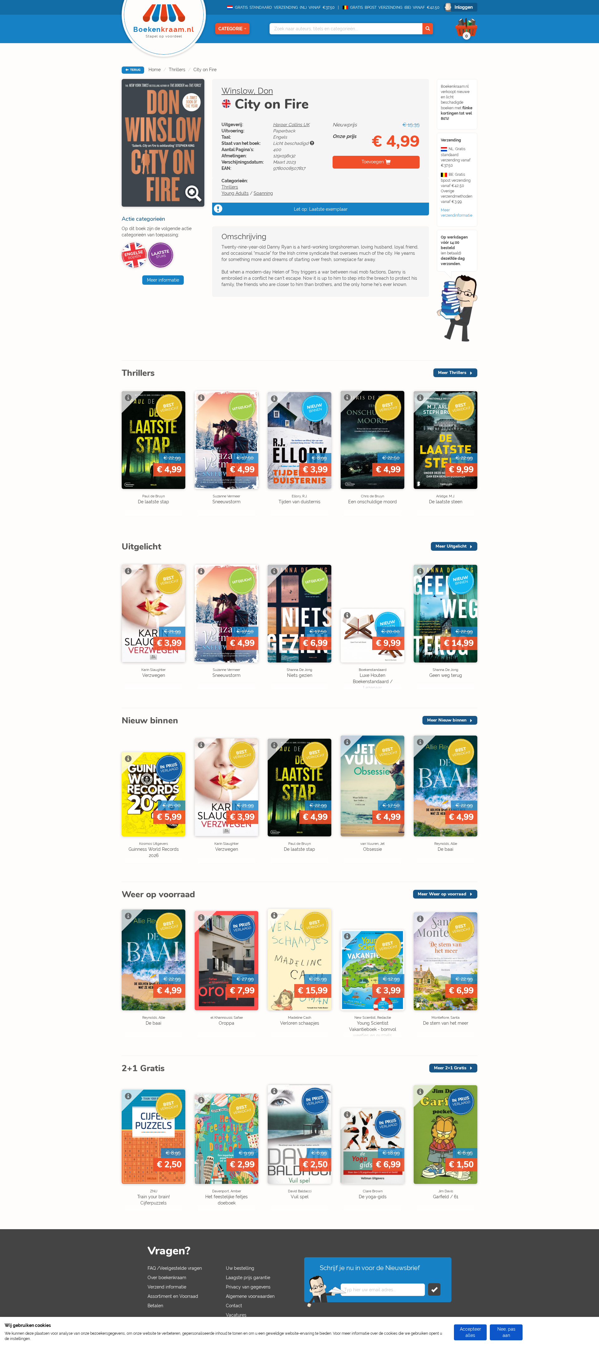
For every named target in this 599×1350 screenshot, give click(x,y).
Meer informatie (163, 280)
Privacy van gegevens (248, 1286)
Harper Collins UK (291, 124)
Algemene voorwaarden (250, 1296)
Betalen (155, 1305)
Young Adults (235, 193)
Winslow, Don (247, 91)
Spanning (263, 193)
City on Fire (205, 69)
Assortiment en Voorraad (173, 1296)
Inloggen (464, 7)
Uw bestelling (240, 1268)
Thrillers (177, 69)
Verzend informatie (167, 1286)
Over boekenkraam (167, 1277)
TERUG (134, 70)
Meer (452, 373)
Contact (234, 1305)
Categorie (230, 28)
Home (155, 69)
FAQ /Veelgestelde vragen (175, 1268)
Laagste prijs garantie (248, 1277)
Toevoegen (373, 161)
